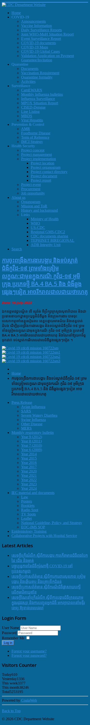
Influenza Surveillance (38, 99)
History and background (39, 210)
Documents (29, 69)
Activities (28, 81)
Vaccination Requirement (40, 73)
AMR (25, 129)
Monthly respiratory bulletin (33, 433)
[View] (30, 348)
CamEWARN (31, 90)
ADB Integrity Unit (45, 245)
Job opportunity (33, 193)
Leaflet (26, 518)
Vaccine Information (36, 26)
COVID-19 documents (38, 43)
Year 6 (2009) (31, 450)
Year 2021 (29, 475)
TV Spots (28, 514)
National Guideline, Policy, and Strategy (51, 523)
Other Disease (31, 424)
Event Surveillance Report (41, 39)
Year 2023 (29, 484)
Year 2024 (29, 488)
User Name (10, 628)
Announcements (33, 21)
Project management (36, 154)
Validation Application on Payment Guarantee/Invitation (47, 58)
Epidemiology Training (29, 531)
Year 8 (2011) (31, 441)
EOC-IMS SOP (33, 527)
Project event (31, 185)
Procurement (30, 189)
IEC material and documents (33, 493)
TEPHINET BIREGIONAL (52, 240)
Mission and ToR (34, 206)
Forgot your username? (29, 651)
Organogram (30, 202)
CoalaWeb (29, 700)
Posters (26, 501)
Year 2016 (29, 463)
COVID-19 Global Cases (40, 51)
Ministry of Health (45, 219)
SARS (26, 411)
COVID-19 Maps (34, 47)
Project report (41, 180)
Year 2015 (29, 458)
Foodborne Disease (35, 133)
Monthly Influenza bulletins (42, 94)
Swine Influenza (33, 420)
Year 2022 (29, 480)
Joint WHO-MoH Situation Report (47, 34)
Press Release (22, 402)
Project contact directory (49, 172)
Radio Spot (29, 510)
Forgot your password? (29, 655)
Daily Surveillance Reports (41, 30)
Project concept (32, 150)
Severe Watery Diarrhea (39, 415)
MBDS (26, 116)
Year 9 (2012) (31, 437)
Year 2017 (29, 467)
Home (16, 373)
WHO (35, 223)
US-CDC (38, 228)
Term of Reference (35, 137)
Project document (44, 176)
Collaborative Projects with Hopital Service (44, 536)
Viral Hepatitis (32, 120)
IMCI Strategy (32, 142)
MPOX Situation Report (39, 103)
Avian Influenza (33, 407)
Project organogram (45, 167)
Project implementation (38, 159)
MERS (26, 428)
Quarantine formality (37, 77)
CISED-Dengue (33, 107)
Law (24, 497)
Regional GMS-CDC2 (48, 232)
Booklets (28, 506)
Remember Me (13, 638)
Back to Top (11, 711)
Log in (8, 643)
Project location (42, 163)
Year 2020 (29, 471)
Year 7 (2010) (31, 445)
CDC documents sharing (49, 236)
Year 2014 (29, 454)
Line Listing (30, 112)
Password (10, 633)
